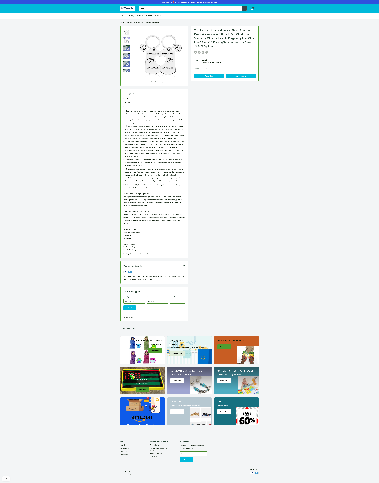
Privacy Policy (154, 445)
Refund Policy (128, 318)
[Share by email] (206, 52)
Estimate (129, 308)
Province (150, 297)
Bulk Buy (131, 16)
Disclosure (153, 457)
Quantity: (197, 69)
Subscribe (186, 460)
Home (122, 16)
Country (126, 297)
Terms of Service (156, 453)
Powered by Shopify (126, 474)
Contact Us (124, 454)
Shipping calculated (208, 62)
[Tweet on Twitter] (203, 52)
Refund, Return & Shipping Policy (159, 449)
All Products (124, 448)
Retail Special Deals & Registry (148, 16)
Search (122, 445)
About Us (123, 451)
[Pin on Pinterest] (199, 52)
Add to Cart (189, 6)
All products (129, 22)
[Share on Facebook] (195, 52)
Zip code (173, 297)
